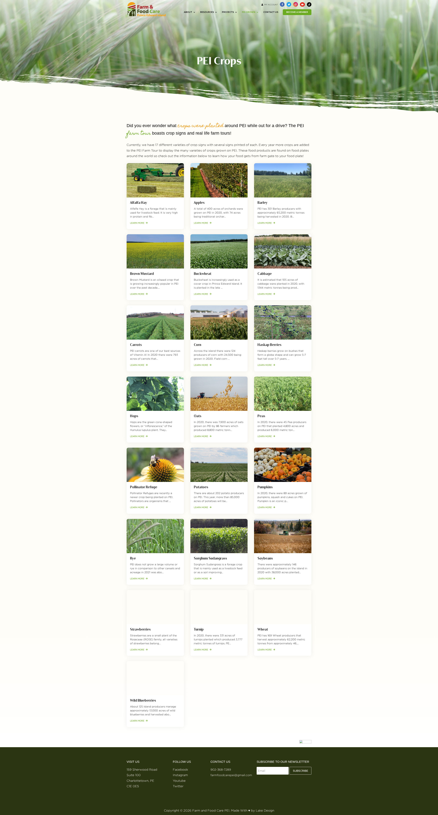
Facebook (180, 769)
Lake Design (265, 810)
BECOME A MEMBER (297, 12)
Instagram (180, 775)
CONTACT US (270, 12)
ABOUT (188, 12)
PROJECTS (228, 12)
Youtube (179, 780)
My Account (271, 5)
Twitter (178, 786)
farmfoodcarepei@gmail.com (231, 775)
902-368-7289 (220, 769)
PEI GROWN (248, 12)
